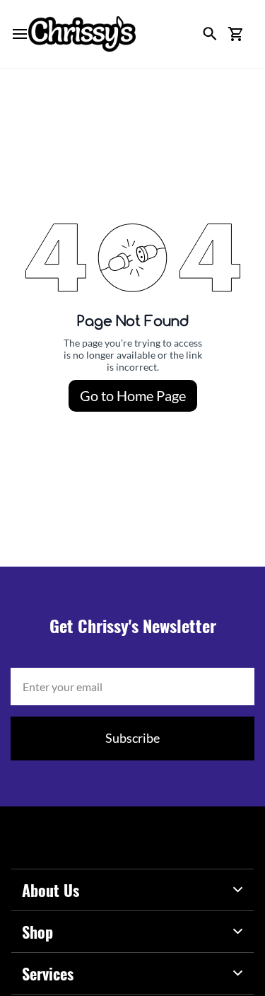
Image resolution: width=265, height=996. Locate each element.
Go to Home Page (133, 395)
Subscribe (132, 738)
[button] (235, 34)
